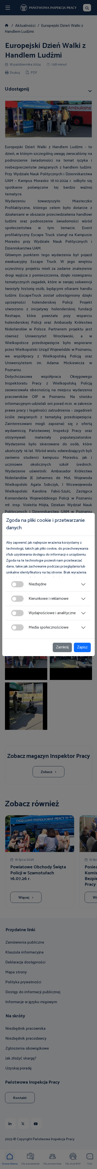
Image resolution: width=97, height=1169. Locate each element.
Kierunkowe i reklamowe (48, 598)
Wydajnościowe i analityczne (52, 613)
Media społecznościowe (48, 627)
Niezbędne (37, 584)
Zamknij (62, 647)
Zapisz (82, 647)
